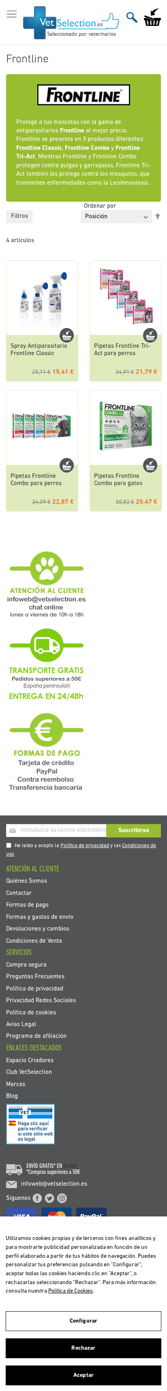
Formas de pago (27, 905)
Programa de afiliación (36, 1036)
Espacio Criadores (30, 1060)
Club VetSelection (29, 1072)
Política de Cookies (70, 1291)
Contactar (19, 893)
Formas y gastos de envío (39, 917)
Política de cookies (31, 1013)
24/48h (70, 1166)
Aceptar (83, 1375)
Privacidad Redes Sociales (41, 1001)
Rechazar (83, 1348)
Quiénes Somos (26, 881)
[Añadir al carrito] (67, 335)
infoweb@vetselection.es (54, 1184)
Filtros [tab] (19, 216)
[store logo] (71, 22)
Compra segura (26, 965)
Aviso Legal (21, 1025)
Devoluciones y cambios (37, 929)
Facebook (37, 1198)
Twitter (49, 1198)
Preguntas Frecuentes (35, 977)
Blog (12, 1096)
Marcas (15, 1084)
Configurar (83, 1321)
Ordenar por (100, 206)
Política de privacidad (84, 845)
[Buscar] (132, 17)
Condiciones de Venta (34, 941)
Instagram (62, 1198)
